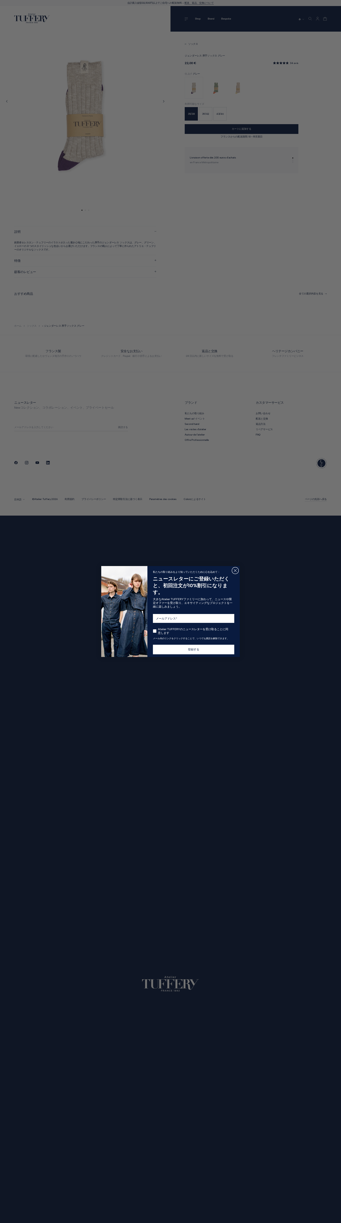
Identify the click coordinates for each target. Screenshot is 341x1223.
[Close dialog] (235, 570)
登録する (193, 649)
